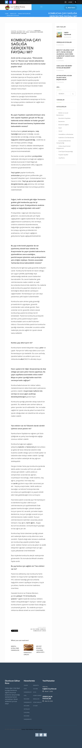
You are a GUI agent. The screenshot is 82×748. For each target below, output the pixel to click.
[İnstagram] (14, 2)
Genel (27, 32)
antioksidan (15, 175)
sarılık (15, 483)
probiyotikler (37, 156)
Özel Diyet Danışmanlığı (65, 151)
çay (31, 629)
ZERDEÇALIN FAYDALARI (64, 42)
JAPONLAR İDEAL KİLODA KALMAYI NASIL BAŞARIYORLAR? (64, 77)
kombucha (43, 629)
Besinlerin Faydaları (64, 118)
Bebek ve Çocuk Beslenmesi (62, 114)
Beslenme (19, 32)
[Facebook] (10, 2)
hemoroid (30, 447)
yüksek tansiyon (28, 131)
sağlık (44, 630)
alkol (22, 359)
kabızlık (21, 447)
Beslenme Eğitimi (63, 125)
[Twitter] (6, 2)
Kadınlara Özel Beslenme (66, 137)
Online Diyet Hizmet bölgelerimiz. (63, 147)
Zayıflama (23, 33)
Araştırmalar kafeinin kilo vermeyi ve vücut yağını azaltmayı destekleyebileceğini (26, 394)
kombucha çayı (37, 630)
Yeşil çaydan (15, 172)
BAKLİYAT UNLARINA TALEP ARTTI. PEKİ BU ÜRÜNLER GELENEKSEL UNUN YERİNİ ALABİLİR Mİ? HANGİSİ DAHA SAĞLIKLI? (65, 54)
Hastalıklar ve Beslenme (36, 32)
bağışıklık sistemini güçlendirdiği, (23, 140)
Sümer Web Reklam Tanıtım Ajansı (32, 729)
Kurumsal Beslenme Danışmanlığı (63, 142)
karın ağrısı (30, 523)
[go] (73, 94)
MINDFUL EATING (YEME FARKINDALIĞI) (15, 648)
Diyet (23, 32)
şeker (41, 348)
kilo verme (36, 629)
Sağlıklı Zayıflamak (49, 689)
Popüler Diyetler (15, 33)
